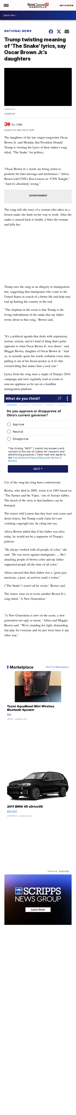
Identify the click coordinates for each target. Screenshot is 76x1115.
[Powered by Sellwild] (64, 871)
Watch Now (66, 5)
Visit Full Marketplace (57, 667)
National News (18, 31)
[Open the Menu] (6, 5)
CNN (19, 124)
